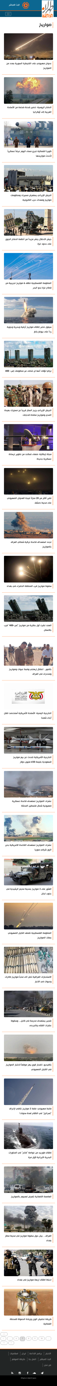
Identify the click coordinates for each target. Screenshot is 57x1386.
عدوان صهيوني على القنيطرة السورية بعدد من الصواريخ (28, 66)
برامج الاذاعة (35, 1353)
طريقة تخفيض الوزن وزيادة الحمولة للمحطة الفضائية (30, 1321)
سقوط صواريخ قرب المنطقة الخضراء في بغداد (29, 586)
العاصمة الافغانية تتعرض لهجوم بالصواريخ (31, 1196)
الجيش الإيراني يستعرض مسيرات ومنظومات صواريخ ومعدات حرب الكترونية (31, 197)
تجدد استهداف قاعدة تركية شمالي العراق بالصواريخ (31, 544)
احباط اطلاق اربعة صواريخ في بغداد (34, 1279)
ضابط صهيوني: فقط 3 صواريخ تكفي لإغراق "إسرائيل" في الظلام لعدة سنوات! (30, 1111)
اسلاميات (14, 1353)
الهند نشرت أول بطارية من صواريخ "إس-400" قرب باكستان (27, 627)
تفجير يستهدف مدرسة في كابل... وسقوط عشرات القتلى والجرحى (31, 1023)
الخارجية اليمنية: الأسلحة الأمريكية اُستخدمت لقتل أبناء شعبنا (27, 715)
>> (4, 1334)
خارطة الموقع (18, 1359)
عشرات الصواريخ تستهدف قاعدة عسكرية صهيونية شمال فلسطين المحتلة (31, 803)
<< (4, 1343)
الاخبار (48, 1353)
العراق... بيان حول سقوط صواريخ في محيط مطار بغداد (28, 1238)
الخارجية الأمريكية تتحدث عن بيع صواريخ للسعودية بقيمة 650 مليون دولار (32, 759)
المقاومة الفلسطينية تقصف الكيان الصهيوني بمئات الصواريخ (29, 935)
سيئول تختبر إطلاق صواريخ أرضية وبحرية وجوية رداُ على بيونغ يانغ (29, 329)
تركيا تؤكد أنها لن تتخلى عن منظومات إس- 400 (28, 371)
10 (42, 1338)
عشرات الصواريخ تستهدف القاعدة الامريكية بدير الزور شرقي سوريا (28, 847)
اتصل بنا (32, 1359)
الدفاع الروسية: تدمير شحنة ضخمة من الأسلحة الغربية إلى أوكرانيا (29, 109)
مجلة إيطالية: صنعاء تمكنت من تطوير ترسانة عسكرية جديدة (30, 456)
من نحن (47, 1365)
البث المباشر (45, 1359)
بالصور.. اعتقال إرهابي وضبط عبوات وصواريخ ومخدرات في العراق (30, 671)
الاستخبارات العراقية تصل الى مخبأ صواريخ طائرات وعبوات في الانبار (28, 979)
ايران (24, 1353)
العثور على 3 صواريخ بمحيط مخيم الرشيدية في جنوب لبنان (28, 891)
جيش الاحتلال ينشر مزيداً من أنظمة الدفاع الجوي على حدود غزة (28, 241)
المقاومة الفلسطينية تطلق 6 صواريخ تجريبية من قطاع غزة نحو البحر (28, 285)
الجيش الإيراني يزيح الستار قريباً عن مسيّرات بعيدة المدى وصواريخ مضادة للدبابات (27, 412)
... (9, 1338)
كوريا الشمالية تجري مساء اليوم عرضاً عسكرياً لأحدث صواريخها (29, 153)
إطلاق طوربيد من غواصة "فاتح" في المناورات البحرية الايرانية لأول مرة (30, 1155)
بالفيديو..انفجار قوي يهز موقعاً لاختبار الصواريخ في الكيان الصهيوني (28, 1067)
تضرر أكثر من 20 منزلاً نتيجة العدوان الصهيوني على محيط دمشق (29, 500)
